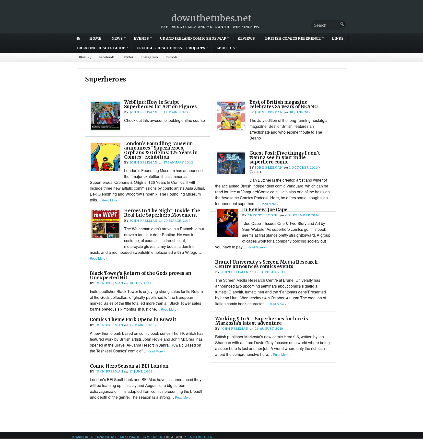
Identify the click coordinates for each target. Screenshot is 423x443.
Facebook (106, 57)
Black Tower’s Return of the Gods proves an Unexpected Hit (140, 275)
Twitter (127, 57)
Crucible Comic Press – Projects (171, 48)
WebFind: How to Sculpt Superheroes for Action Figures (160, 104)
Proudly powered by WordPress (140, 437)
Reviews (246, 38)
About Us (225, 48)
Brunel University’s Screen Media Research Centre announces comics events (266, 264)
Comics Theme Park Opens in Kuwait (133, 319)
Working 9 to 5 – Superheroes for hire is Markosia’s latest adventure (261, 321)
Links (337, 38)
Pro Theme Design (199, 437)
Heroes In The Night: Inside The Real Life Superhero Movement (162, 213)
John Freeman (143, 112)
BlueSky (85, 57)
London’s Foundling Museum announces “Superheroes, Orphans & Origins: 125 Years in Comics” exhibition (161, 150)
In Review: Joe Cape (264, 209)
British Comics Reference (293, 38)
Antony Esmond (263, 215)
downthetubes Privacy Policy (93, 437)
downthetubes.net (212, 18)
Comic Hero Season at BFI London (129, 366)
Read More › (110, 200)
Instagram (149, 57)
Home (95, 38)
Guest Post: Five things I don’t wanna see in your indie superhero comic (284, 157)
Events (141, 38)
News (117, 38)
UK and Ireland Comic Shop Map (193, 38)
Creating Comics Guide (101, 48)
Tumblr (171, 57)
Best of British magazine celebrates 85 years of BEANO (283, 104)
